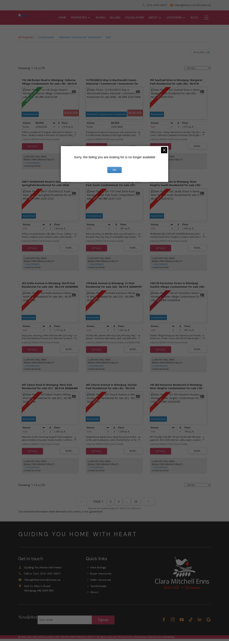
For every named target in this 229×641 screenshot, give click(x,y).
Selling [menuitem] (115, 17)
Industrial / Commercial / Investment (80, 37)
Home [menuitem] (62, 17)
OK (114, 169)
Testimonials (98, 586)
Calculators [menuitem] (134, 17)
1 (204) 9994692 (32, 162)
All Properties (26, 37)
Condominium (46, 37)
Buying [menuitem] (100, 17)
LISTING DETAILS (32, 146)
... (127, 502)
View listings (98, 567)
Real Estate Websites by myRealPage (155, 636)
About (94, 592)
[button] (164, 620)
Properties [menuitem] (79, 17)
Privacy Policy (126, 636)
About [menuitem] (153, 17)
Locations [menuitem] (174, 17)
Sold (108, 37)
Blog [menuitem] (194, 17)
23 (135, 502)
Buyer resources (100, 573)
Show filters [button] (199, 52)
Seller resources (100, 580)
